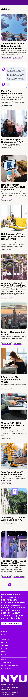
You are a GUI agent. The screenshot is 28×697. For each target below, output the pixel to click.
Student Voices (17, 57)
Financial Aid (6, 690)
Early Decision (17, 343)
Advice (3, 635)
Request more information (10, 623)
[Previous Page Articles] (2, 584)
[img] (14, 27)
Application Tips (6, 57)
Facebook (4, 645)
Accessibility (6, 669)
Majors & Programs (18, 576)
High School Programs (9, 692)
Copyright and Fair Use (9, 666)
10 (21, 585)
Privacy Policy (6, 663)
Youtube (4, 648)
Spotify (4, 654)
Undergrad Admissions (9, 687)
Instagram (5, 640)
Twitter (4, 643)
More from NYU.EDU (8, 684)
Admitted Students (7, 102)
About (3, 660)
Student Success (7, 694)
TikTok (3, 651)
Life (2, 629)
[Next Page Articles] (25, 584)
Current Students (7, 105)
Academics (5, 632)
